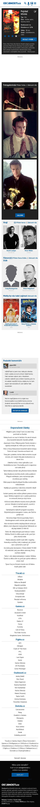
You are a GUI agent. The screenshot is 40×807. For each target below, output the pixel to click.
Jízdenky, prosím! (20, 735)
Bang (20, 712)
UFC (20, 643)
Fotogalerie (8, 85)
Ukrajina (20, 579)
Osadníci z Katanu (20, 715)
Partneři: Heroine (20, 758)
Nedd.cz (27, 746)
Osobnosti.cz (20, 672)
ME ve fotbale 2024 (20, 588)
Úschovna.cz (19, 746)
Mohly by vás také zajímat (15, 295)
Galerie (20, 215)
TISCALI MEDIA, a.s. (20, 802)
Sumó (20, 660)
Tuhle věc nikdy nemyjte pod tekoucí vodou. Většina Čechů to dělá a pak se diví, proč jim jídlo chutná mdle (20, 534)
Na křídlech (20, 729)
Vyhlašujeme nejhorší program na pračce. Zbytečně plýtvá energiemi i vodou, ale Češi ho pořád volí (20, 512)
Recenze (20, 610)
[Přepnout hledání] (25, 3)
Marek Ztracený (20, 693)
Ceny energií (20, 594)
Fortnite (20, 627)
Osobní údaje (17, 800)
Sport (20, 741)
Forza (20, 624)
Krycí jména (20, 727)
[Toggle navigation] (35, 3)
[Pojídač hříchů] (11, 21)
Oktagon (20, 646)
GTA (20, 618)
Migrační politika (20, 585)
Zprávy (14, 741)
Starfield (20, 615)
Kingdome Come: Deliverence (20, 635)
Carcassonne (20, 709)
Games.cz (20, 606)
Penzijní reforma (20, 599)
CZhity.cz (22, 748)
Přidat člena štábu (20, 258)
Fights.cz (20, 639)
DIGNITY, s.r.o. (6, 803)
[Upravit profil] (35, 11)
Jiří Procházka (20, 666)
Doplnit (20, 775)
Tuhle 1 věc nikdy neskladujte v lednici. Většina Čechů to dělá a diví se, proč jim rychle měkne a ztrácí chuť (20, 558)
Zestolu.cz (20, 705)
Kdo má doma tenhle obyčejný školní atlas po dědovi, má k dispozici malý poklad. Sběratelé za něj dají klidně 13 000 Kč (20, 526)
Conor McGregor (20, 669)
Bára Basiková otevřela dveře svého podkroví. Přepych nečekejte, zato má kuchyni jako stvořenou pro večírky (20, 476)
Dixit (20, 724)
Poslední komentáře (12, 360)
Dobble (20, 721)
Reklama (4, 800)
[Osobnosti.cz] (12, 3)
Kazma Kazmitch (20, 685)
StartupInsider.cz (24, 751)
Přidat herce (21, 222)
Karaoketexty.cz (8, 746)
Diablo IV (20, 621)
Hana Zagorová (20, 682)
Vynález (20, 602)
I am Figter (20, 657)
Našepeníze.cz (31, 748)
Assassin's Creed (20, 613)
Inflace (20, 577)
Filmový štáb (6, 259)
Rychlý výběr (28, 39)
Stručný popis (31, 52)
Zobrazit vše (32, 85)
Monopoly (20, 718)
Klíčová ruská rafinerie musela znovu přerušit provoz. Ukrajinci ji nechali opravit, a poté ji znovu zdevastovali (20, 504)
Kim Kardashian (20, 688)
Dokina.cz (14, 748)
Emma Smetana (20, 699)
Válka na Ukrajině (20, 582)
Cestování (30, 741)
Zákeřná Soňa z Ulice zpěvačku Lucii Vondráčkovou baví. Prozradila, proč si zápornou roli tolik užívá (20, 465)
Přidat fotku (21, 85)
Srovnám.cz (14, 751)
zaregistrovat (24, 768)
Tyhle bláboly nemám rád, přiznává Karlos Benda (20, 471)
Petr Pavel (20, 679)
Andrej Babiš (20, 676)
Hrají (5, 222)
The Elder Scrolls (20, 633)
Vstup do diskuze (20, 411)
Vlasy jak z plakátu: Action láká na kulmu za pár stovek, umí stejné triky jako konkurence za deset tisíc (20, 456)
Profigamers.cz (14, 743)
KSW (20, 654)
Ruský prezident (20, 591)
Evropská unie (20, 596)
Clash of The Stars (20, 649)
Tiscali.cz (20, 573)
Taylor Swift (20, 696)
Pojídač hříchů (24, 12)
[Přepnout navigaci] (28, 3)
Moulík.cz (34, 746)
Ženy (24, 741)
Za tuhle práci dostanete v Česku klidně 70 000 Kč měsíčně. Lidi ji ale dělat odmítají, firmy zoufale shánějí (20, 550)
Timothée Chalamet (20, 702)
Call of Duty (20, 630)
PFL (20, 652)
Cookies (10, 800)
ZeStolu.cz (24, 743)
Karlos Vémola (20, 663)
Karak (20, 732)
